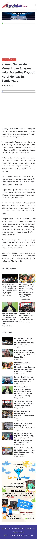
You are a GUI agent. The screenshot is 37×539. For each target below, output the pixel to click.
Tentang (12, 535)
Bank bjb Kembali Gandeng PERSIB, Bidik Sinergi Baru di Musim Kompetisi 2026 (24, 379)
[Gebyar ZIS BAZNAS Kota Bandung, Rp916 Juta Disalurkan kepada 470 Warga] (7, 426)
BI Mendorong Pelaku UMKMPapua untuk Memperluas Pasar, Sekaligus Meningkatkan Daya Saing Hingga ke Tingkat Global (24, 367)
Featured (5, 60)
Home (6, 535)
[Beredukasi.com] (14, 4)
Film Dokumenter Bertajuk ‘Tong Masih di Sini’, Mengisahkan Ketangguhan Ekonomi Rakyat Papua (9, 289)
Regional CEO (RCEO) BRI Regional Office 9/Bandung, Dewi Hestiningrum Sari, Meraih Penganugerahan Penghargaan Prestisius (24, 438)
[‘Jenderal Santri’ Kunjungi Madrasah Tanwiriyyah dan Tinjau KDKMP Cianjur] (27, 307)
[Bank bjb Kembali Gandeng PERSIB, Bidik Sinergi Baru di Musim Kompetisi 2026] (7, 380)
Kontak (30, 535)
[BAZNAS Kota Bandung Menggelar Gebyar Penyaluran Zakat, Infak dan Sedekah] (7, 414)
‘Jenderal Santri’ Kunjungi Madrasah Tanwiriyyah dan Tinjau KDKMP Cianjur (23, 403)
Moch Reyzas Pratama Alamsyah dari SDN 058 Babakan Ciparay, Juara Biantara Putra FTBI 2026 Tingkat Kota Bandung (23, 391)
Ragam (13, 60)
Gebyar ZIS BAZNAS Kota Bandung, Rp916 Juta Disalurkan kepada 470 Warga (24, 426)
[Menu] (34, 5)
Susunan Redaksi (21, 535)
